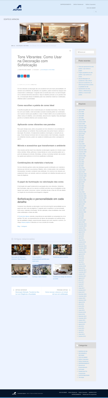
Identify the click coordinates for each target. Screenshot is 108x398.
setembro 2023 (82, 180)
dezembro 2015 (82, 316)
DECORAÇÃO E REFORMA (48, 69)
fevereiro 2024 (82, 170)
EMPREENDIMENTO (65, 4)
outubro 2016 (82, 298)
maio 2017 (81, 284)
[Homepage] (17, 8)
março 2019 (81, 240)
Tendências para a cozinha (60, 257)
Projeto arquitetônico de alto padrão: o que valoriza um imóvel (86, 74)
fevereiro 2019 (82, 242)
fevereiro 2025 (82, 146)
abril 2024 (81, 166)
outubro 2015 (82, 320)
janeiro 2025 (82, 148)
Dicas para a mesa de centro (20, 277)
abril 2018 (81, 262)
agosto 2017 (82, 278)
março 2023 (81, 192)
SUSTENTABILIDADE (84, 375)
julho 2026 (81, 111)
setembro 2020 (82, 212)
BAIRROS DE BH (83, 351)
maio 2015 (81, 330)
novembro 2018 (82, 248)
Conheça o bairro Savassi (39, 277)
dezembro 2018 (82, 246)
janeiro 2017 (82, 292)
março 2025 (81, 144)
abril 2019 (81, 238)
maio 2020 (81, 216)
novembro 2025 (82, 127)
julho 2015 (81, 326)
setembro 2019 (82, 230)
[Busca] (95, 10)
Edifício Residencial (78, 4)
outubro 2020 (82, 210)
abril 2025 (81, 142)
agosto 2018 (82, 254)
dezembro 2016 (82, 294)
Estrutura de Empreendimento (83, 366)
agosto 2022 (82, 204)
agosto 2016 (82, 302)
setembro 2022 (82, 202)
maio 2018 (81, 260)
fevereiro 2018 (82, 266)
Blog (19, 226)
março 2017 (81, 288)
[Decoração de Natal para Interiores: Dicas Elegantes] (21, 254)
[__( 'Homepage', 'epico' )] (15, 393)
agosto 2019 (82, 232)
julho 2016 (81, 304)
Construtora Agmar (24, 216)
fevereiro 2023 (82, 194)
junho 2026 (81, 113)
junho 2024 (81, 162)
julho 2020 (81, 214)
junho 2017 (81, 282)
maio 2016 (81, 308)
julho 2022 (81, 206)
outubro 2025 (82, 129)
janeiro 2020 (82, 222)
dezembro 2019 (82, 224)
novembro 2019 (82, 226)
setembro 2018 (82, 252)
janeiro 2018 (82, 268)
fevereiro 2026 (82, 121)
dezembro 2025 (82, 125)
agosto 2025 (82, 134)
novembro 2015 (82, 318)
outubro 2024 (82, 154)
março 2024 (81, 168)
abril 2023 (81, 190)
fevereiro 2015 (82, 336)
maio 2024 (81, 164)
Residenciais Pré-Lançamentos (83, 372)
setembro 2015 (82, 322)
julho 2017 (81, 280)
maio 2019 (81, 236)
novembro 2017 (82, 272)
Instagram (24, 226)
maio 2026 (81, 115)
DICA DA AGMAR (91, 8)
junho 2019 (81, 234)
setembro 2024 (82, 156)
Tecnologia (81, 377)
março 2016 (81, 310)
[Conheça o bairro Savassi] (41, 274)
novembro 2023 (82, 176)
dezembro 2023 (82, 174)
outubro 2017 (82, 274)
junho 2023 (81, 186)
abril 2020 (81, 218)
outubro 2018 (82, 250)
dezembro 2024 (82, 150)
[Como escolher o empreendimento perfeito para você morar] (41, 254)
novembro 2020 (82, 208)
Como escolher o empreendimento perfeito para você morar (40, 259)
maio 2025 (81, 140)
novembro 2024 (82, 152)
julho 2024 (81, 160)
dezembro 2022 (82, 196)
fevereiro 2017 (82, 290)
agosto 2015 (82, 324)
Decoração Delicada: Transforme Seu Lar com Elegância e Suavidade (27, 292)
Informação (81, 369)
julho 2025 (81, 136)
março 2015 (81, 334)
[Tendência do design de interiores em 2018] (62, 274)
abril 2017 (81, 286)
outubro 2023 (82, 178)
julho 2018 (81, 256)
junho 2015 (81, 328)
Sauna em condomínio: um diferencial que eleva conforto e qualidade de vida (86, 84)
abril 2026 (81, 117)
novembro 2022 (82, 198)
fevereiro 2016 (82, 312)
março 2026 (81, 119)
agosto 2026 (82, 109)
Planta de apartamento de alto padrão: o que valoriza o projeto (86, 68)
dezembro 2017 (82, 270)
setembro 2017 (82, 276)
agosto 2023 (82, 182)
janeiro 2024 (82, 172)
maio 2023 (81, 188)
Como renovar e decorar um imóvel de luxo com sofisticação (56, 292)
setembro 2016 (82, 300)
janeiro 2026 (82, 123)
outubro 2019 (82, 228)
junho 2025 (81, 138)
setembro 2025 (82, 131)
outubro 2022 (82, 200)
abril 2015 (81, 332)
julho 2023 (81, 184)
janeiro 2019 (82, 244)
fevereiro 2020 (82, 220)
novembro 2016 (82, 296)
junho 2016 (81, 306)
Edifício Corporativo (91, 4)
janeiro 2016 (82, 314)
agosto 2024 (82, 158)
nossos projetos (25, 222)
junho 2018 (81, 258)
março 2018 (81, 264)
